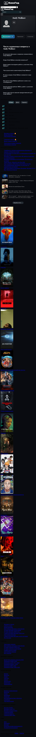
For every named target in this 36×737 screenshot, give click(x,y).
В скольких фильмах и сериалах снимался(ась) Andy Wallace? (18, 54)
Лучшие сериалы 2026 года (12, 647)
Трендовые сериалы (9, 644)
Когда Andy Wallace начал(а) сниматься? (15, 60)
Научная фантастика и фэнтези (13, 698)
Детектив (6, 696)
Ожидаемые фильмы (10, 136)
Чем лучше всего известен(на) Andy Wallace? (17, 70)
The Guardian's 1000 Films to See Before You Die (17, 163)
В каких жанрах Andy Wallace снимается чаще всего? (17, 75)
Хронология (20, 36)
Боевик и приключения (10, 690)
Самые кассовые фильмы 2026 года (14, 633)
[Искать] (20, 12)
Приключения (8, 684)
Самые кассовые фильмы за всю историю (16, 636)
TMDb (16, 733)
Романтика (7, 682)
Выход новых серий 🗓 (10, 141)
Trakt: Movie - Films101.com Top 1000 (14, 162)
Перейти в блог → (18, 202)
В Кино (11, 102)
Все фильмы (7, 637)
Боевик (6, 673)
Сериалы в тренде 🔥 (10, 139)
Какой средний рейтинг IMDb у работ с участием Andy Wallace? (18, 87)
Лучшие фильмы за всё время (12, 630)
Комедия (6, 675)
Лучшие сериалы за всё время (12, 648)
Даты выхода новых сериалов (12, 143)
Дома (17, 102)
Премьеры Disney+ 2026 (11, 664)
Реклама (6, 724)
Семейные (7, 699)
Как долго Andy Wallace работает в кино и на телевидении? (16, 81)
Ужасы (6, 679)
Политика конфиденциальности (13, 726)
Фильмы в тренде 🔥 (10, 133)
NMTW (22, 733)
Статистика (30, 36)
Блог (5, 721)
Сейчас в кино (8, 626)
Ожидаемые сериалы (10, 144)
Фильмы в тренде (9, 624)
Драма (6, 676)
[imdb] (14, 22)
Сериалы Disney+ (9, 713)
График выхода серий (10, 650)
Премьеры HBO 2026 (10, 665)
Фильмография (7, 36)
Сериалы (24, 102)
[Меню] (2, 14)
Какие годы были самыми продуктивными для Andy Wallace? (17, 93)
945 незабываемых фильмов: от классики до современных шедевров (16, 166)
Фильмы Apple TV (9, 709)
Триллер (6, 678)
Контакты (7, 723)
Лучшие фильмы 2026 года (11, 631)
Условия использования (11, 727)
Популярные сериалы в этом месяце (14, 645)
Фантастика (7, 681)
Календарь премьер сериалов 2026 (14, 659)
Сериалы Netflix (8, 712)
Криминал (7, 695)
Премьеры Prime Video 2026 (12, 667)
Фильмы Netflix (8, 707)
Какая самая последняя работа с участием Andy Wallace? (18, 65)
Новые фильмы (8, 135)
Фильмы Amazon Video (10, 710)
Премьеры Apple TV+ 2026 (11, 662)
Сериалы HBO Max (9, 715)
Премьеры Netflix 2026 (10, 661)
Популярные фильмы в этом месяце (14, 629)
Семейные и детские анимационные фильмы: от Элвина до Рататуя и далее (18, 151)
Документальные (9, 701)
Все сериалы (7, 653)
